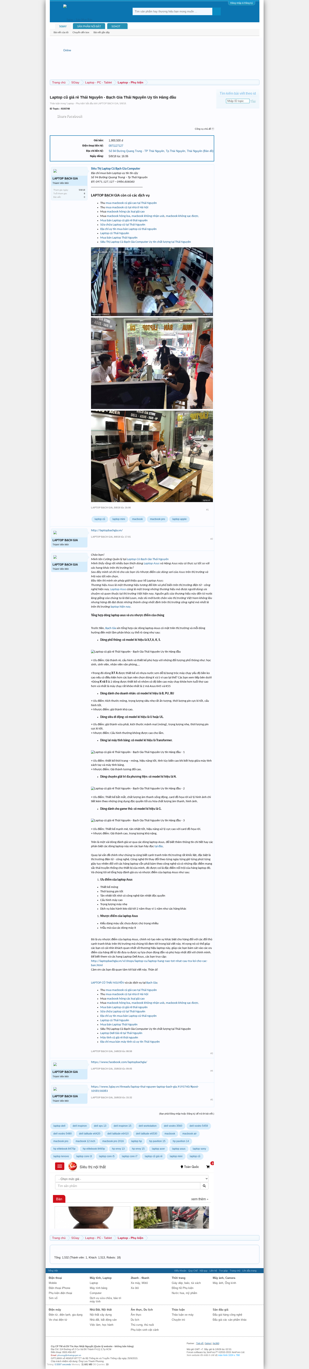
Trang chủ (235, 1270)
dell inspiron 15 (122, 1125)
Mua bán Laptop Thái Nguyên (118, 237)
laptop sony (199, 1148)
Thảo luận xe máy (183, 1314)
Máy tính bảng (98, 1288)
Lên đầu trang (249, 1270)
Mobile (53, 1283)
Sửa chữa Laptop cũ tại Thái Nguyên (122, 224)
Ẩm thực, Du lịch (142, 1309)
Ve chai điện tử (58, 1319)
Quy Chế (193, 1270)
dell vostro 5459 (199, 1125)
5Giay (63, 26)
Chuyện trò (178, 1319)
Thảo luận (178, 1309)
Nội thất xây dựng (101, 1314)
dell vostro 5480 (62, 1133)
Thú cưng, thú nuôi (142, 1324)
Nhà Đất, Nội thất (101, 1309)
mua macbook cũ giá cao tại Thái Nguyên (131, 203)
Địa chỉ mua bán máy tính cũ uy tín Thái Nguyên (130, 1041)
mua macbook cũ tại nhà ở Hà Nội (127, 207)
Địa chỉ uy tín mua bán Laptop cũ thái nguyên (128, 229)
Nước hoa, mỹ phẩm (184, 1293)
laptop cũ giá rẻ (153, 1156)
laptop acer (158, 1148)
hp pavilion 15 (157, 1141)
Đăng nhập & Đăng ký (241, 3)
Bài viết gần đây (102, 32)
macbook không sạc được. (182, 216)
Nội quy (203, 1270)
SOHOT (115, 26)
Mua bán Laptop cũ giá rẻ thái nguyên (124, 220)
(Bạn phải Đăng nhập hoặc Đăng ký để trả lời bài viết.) (186, 1113)
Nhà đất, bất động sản (103, 1319)
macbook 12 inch (85, 1141)
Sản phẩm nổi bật (89, 26)
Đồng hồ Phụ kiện (182, 1288)
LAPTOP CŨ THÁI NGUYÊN (108, 982)
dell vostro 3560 (173, 1125)
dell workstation (148, 1125)
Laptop (94, 1283)
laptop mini (118, 519)
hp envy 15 (138, 1148)
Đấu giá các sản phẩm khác (230, 1319)
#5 (211, 1099)
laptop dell (59, 1125)
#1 (207, 509)
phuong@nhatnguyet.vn (69, 1355)
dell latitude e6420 (89, 1133)
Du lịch (135, 1319)
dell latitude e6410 (118, 1133)
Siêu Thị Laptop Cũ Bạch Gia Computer (115, 168)
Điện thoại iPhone (59, 1288)
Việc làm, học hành (101, 1324)
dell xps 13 (100, 1125)
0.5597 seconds (63, 1364)
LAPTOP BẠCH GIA (108, 103)
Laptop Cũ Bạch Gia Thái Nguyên (148, 559)
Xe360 (216, 1343)
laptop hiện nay (121, 606)
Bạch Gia (110, 628)
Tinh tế (199, 1343)
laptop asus (178, 1148)
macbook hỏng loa (118, 216)
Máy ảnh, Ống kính (224, 1283)
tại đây (158, 846)
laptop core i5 (107, 1156)
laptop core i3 (84, 1156)
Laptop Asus (152, 563)
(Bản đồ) (208, 151)
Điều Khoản (180, 1270)
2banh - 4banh (140, 1277)
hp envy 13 (118, 1148)
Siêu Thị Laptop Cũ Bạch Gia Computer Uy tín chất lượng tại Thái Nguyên (145, 242)
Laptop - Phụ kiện (76, 103)
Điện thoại (55, 1277)
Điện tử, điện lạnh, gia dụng (65, 1314)
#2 (211, 539)
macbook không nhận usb (148, 216)
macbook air (189, 1133)
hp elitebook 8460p (94, 1148)
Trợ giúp (223, 1270)
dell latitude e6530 (146, 1133)
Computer (96, 1293)
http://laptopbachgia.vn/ (107, 530)
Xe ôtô (135, 1288)
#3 (211, 1053)
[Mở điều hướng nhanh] (256, 82)
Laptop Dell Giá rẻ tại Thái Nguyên (121, 1033)
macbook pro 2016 (113, 1141)
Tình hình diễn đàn (63, 1250)
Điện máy (55, 1309)
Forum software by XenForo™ (216, 1352)
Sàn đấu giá (220, 1309)
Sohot (208, 1343)
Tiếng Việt (53, 1270)
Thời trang (178, 1277)
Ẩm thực (136, 1314)
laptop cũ (100, 519)
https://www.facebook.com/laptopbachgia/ (119, 1062)
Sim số (53, 1298)
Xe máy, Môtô (139, 1283)
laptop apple (179, 519)
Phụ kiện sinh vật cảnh (145, 1329)
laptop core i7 (129, 1156)
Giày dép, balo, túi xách (186, 1283)
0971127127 (116, 145)
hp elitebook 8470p (64, 1148)
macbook (137, 519)
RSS (260, 1270)
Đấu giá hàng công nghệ (227, 1314)
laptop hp (136, 1141)
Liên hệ (213, 1270)
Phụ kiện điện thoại (60, 1293)
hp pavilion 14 (181, 1141)
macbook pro (157, 519)
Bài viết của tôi (61, 32)
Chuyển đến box (81, 32)
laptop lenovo (61, 1156)
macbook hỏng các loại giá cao (126, 211)
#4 (211, 1071)
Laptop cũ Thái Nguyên (114, 233)
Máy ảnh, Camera (224, 1277)
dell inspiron (80, 1125)
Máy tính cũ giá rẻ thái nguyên (119, 1037)
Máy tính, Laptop (101, 1277)
